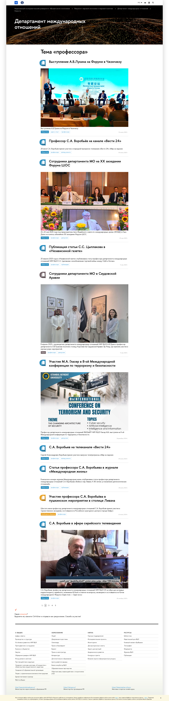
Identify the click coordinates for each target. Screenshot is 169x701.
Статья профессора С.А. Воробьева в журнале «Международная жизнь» (83, 469)
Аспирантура (56, 655)
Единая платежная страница (24, 677)
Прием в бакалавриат (58, 646)
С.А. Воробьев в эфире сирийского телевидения (85, 523)
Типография (128, 646)
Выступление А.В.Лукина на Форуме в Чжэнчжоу (85, 61)
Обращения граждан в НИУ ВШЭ (25, 655)
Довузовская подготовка (60, 639)
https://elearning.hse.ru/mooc (121, 687)
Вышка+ (54, 649)
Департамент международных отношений (133, 8)
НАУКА (90, 633)
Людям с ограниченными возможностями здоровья (31, 673)
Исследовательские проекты (97, 639)
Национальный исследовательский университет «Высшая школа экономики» (43, 8)
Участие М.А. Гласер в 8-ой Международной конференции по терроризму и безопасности (82, 363)
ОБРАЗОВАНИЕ (57, 633)
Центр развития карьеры (59, 662)
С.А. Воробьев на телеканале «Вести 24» (79, 447)
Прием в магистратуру (59, 652)
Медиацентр (128, 649)
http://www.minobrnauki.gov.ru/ (25, 687)
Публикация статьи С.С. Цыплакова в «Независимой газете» (77, 248)
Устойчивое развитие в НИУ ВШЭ (26, 642)
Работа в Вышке (20, 680)
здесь (116, 697)
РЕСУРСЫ (127, 633)
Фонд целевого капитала (23, 659)
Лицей (54, 636)
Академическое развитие (96, 652)
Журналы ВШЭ (128, 652)
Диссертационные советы (96, 646)
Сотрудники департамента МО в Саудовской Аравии (82, 275)
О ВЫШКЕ (19, 633)
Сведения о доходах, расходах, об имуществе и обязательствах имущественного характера (30, 666)
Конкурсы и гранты (94, 655)
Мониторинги (92, 642)
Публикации (128, 655)
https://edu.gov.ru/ (70, 687)
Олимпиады (55, 642)
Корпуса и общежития (22, 649)
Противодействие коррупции (24, 662)
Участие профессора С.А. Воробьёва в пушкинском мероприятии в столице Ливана (82, 498)
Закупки (17, 652)
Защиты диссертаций (94, 649)
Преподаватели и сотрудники (25, 646)
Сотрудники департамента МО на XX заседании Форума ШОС (85, 163)
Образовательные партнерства (62, 668)
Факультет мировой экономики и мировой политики (94, 8)
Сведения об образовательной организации (29, 670)
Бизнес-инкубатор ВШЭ (59, 665)
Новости (18, 11)
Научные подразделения (95, 636)
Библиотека (128, 636)
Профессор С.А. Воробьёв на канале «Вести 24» (85, 141)
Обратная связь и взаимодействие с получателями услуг (68, 672)
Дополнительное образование (61, 659)
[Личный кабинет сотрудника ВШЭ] (149, 2)
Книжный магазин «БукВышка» (133, 642)
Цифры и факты (20, 636)
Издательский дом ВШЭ (131, 639)
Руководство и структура (23, 639)
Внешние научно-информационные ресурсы (102, 659)
